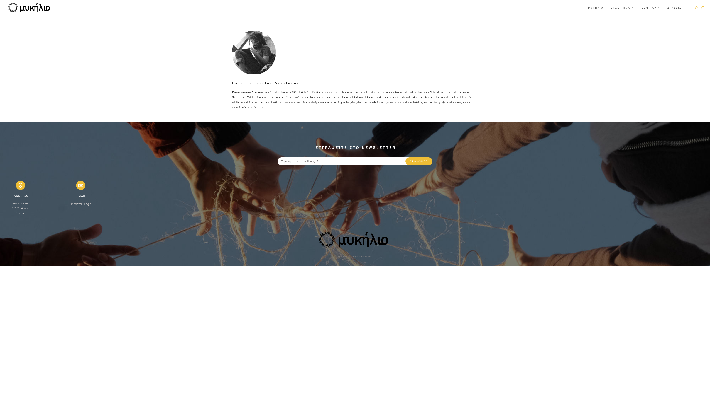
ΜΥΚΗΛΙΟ (596, 7)
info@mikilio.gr (81, 204)
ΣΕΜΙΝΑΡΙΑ (651, 7)
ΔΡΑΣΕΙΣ (674, 7)
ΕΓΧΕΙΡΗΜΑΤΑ (622, 7)
